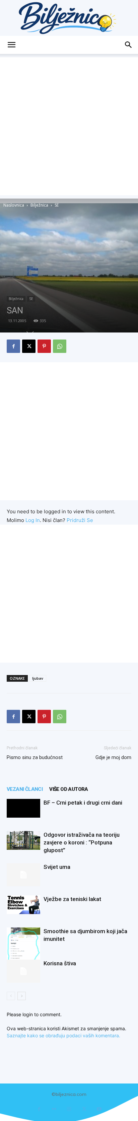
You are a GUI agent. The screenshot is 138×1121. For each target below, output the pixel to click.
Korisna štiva (60, 963)
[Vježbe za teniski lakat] (23, 904)
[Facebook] (13, 346)
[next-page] (21, 996)
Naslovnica (13, 205)
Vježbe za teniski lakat (72, 899)
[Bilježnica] (69, 18)
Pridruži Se (80, 520)
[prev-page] (11, 996)
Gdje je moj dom (113, 757)
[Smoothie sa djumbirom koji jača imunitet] (23, 949)
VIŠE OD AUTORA (68, 789)
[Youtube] (99, 1109)
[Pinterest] (44, 346)
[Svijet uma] (23, 874)
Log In (32, 520)
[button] (11, 45)
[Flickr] (54, 1109)
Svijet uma (57, 867)
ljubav (37, 678)
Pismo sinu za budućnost (35, 757)
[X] (29, 346)
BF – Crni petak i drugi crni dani (83, 802)
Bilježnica (39, 205)
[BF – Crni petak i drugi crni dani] (23, 808)
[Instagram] (69, 1109)
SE (57, 205)
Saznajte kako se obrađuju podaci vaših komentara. (63, 1035)
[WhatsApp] (59, 346)
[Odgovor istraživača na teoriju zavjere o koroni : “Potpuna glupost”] (23, 840)
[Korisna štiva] (23, 971)
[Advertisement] (69, 126)
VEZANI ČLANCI (25, 789)
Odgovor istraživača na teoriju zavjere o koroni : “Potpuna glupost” (82, 842)
